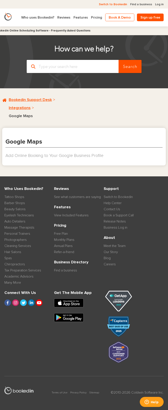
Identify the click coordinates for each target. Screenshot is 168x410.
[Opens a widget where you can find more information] (152, 402)
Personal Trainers (17, 233)
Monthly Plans (64, 239)
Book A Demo (120, 17)
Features (81, 17)
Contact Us (112, 209)
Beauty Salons (15, 209)
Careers (110, 264)
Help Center (113, 203)
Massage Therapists (19, 227)
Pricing (96, 17)
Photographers (15, 239)
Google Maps (21, 116)
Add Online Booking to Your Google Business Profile (54, 155)
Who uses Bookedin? (37, 17)
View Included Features (71, 215)
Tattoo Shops (14, 197)
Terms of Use (60, 392)
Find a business (141, 4)
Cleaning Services (17, 246)
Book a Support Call (119, 215)
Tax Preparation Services (22, 270)
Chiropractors (14, 264)
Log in (159, 4)
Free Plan (61, 233)
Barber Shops (14, 203)
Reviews (63, 17)
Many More (12, 282)
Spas (8, 258)
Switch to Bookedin (113, 4)
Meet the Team (115, 246)
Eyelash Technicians (19, 215)
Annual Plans (63, 246)
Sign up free (150, 17)
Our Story (111, 252)
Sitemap (94, 392)
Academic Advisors (18, 276)
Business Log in (115, 227)
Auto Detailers (14, 221)
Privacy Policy (78, 392)
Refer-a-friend (64, 252)
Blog (107, 258)
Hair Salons (12, 252)
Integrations (20, 108)
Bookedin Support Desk (30, 100)
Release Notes (115, 221)
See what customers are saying (77, 197)
